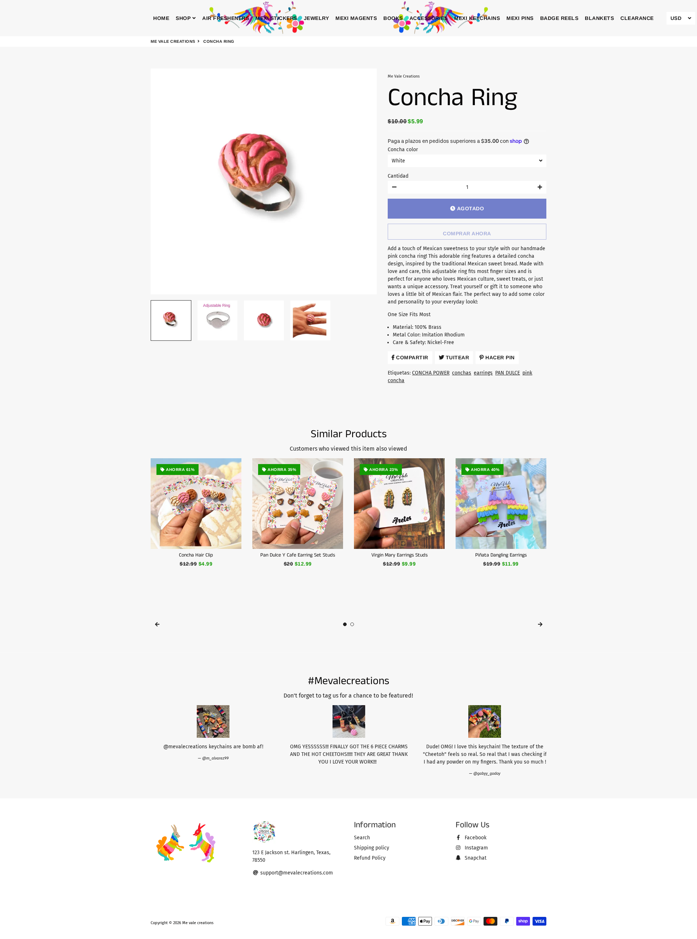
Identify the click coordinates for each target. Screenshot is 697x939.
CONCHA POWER (430, 373)
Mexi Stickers (276, 18)
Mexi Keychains (477, 18)
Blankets (599, 18)
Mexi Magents (356, 18)
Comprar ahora (467, 233)
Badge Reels (559, 18)
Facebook (474, 838)
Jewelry (316, 18)
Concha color (403, 149)
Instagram (475, 848)
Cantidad (398, 176)
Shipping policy (371, 848)
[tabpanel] (196, 513)
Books (393, 18)
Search (362, 838)
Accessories (428, 18)
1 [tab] (345, 624)
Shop (184, 18)
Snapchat (474, 858)
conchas (461, 373)
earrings (483, 373)
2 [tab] (352, 624)
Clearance (637, 18)
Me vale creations (173, 41)
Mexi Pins (520, 18)
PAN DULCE (507, 373)
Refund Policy (370, 858)
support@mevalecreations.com (296, 873)
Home (161, 18)
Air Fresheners (225, 18)
